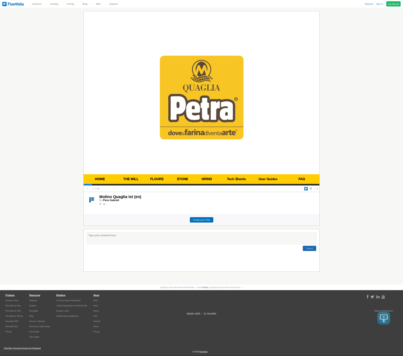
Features (37, 3)
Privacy (96, 331)
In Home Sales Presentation (68, 300)
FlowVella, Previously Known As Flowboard (22, 348)
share (310, 188)
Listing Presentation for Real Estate (71, 305)
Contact (96, 321)
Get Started (393, 4)
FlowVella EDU (12, 326)
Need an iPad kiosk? (383, 311)
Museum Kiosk (12, 300)
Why (98, 3)
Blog (85, 3)
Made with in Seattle (201, 313)
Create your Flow (201, 220)
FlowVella (13, 4)
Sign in (380, 3)
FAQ (95, 316)
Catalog (54, 3)
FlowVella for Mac (13, 305)
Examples (33, 311)
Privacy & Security (37, 321)
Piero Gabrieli (111, 200)
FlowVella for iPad (13, 311)
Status (96, 311)
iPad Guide (34, 331)
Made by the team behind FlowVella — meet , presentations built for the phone (201, 287)
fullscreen (316, 188)
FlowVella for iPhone (14, 316)
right (93, 188)
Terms (96, 326)
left (87, 188)
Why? (95, 300)
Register (369, 3)
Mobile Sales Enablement (67, 316)
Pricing (70, 3)
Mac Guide (34, 337)
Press (95, 305)
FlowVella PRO (12, 321)
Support (113, 3)
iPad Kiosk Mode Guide (39, 326)
